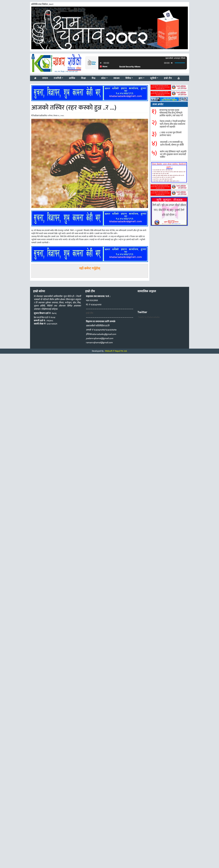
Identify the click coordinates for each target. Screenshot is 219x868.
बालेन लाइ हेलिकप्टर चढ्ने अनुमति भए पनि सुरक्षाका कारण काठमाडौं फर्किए (173, 154)
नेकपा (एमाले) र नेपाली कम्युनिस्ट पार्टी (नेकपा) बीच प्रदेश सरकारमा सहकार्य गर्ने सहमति (173, 124)
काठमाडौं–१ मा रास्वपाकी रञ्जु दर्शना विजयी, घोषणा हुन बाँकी (172, 143)
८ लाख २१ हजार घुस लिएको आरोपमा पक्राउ (170, 134)
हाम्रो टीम (89, 313)
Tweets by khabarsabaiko (149, 317)
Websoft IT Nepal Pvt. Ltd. (116, 351)
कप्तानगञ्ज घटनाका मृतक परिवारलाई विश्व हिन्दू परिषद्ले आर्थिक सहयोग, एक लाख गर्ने (171, 113)
